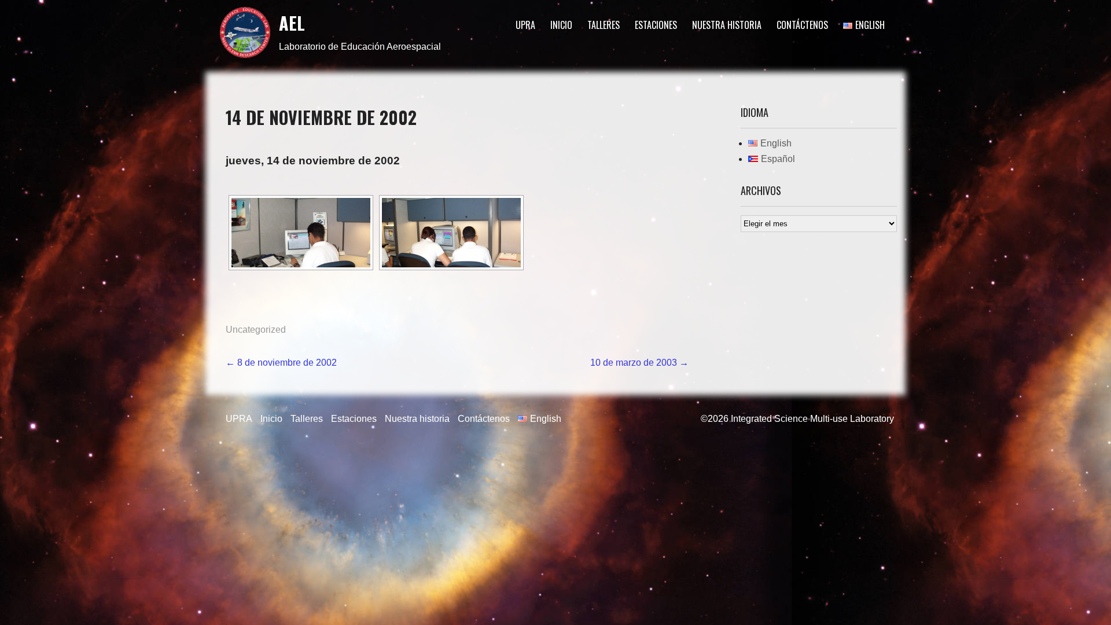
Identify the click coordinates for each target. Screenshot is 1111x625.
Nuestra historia (726, 25)
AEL (292, 23)
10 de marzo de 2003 (639, 362)
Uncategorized (256, 329)
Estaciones (656, 25)
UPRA (525, 25)
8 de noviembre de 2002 (281, 362)
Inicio (561, 25)
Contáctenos (802, 25)
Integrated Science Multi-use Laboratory (812, 419)
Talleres (603, 25)
